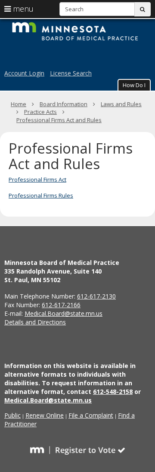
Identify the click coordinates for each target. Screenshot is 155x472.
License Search (71, 73)
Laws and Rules (121, 104)
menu (22, 8)
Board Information (63, 104)
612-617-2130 (96, 296)
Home (18, 104)
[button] (134, 85)
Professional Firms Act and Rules (59, 120)
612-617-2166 (61, 305)
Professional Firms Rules (41, 195)
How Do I (134, 85)
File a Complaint (90, 415)
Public (12, 415)
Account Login (24, 73)
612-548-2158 (113, 391)
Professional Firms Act (37, 179)
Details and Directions (35, 322)
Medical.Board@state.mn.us (63, 313)
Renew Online (44, 415)
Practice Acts (40, 112)
